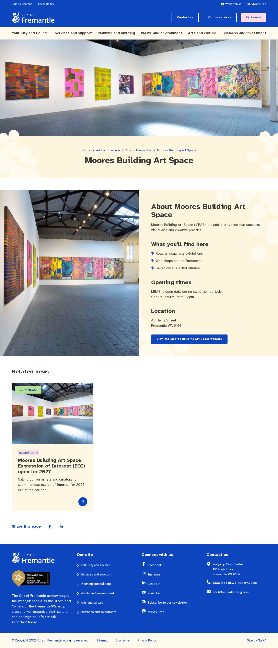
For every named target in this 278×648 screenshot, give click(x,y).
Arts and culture (108, 150)
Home (86, 150)
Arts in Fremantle (138, 150)
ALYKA (261, 640)
